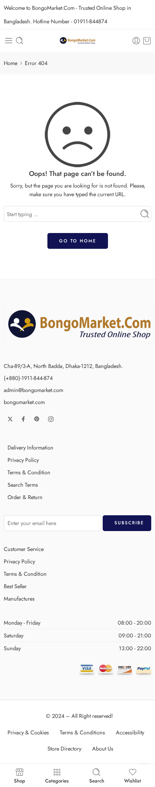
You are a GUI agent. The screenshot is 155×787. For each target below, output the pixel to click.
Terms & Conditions (82, 732)
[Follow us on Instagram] (50, 419)
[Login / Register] (136, 40)
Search (96, 780)
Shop (19, 780)
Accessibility (130, 732)
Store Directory (64, 748)
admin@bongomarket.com (33, 390)
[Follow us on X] (10, 419)
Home (10, 63)
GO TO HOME (77, 241)
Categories (57, 780)
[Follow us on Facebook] (23, 419)
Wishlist (132, 780)
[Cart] (147, 40)
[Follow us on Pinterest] (37, 419)
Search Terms (23, 485)
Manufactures (19, 598)
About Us (102, 748)
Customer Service (24, 549)
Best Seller (15, 586)
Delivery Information (30, 447)
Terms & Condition (29, 472)
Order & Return (25, 497)
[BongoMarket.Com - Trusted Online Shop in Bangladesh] (77, 40)
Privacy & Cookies (28, 732)
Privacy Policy (23, 460)
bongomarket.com (24, 402)
